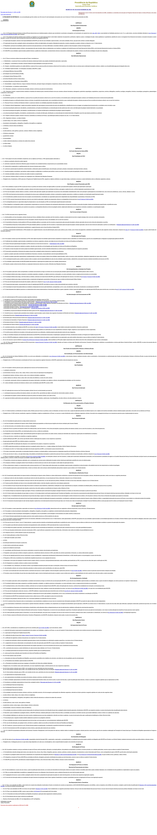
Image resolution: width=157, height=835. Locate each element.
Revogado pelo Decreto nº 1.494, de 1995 (10, 12)
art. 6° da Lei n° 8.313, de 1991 (85, 199)
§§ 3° (37, 327)
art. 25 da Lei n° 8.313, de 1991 (42, 508)
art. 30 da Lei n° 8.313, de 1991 (115, 612)
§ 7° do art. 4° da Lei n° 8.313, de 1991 (90, 276)
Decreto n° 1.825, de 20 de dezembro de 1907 (65, 754)
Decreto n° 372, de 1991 (41, 788)
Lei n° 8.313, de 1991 (77, 570)
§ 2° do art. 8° (37, 791)
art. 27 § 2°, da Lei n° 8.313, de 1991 (36, 456)
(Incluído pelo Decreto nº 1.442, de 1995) (29, 324)
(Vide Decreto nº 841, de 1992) (57, 243)
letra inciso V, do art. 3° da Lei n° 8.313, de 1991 (34, 635)
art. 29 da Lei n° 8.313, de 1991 (80, 588)
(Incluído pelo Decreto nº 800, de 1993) (37, 304)
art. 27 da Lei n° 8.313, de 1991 (102, 454)
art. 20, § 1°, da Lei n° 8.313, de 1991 (73, 591)
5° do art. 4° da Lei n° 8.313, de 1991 (48, 327)
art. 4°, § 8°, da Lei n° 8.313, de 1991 (52, 281)
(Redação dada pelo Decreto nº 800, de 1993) (46, 302)
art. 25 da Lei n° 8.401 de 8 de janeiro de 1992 (90, 754)
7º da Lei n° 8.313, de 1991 (136, 229)
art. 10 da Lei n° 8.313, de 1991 (57, 356)
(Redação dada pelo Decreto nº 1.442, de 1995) (51, 310)
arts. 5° (127, 229)
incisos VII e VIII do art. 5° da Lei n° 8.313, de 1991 (35, 339)
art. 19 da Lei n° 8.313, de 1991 (21, 739)
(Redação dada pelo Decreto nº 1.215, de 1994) (66, 669)
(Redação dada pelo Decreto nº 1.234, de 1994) (128, 224)
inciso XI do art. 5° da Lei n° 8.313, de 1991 (46, 342)
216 (99, 33)
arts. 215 (94, 33)
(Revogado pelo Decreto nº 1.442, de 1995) (50, 682)
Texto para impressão (6, 14)
